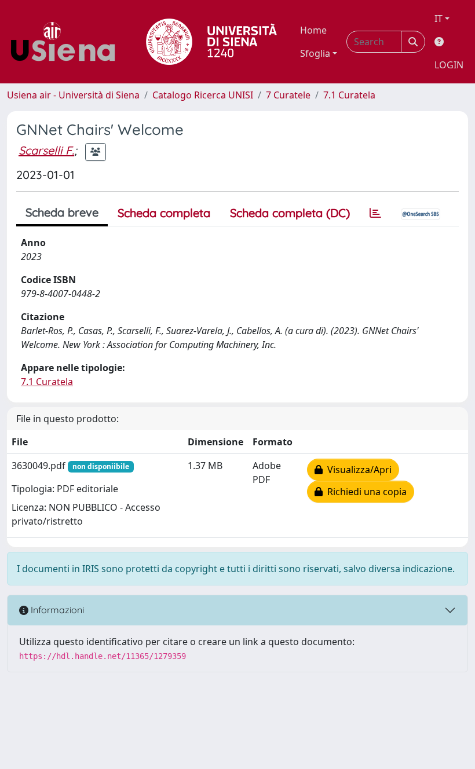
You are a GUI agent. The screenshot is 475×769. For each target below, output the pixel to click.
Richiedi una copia (365, 491)
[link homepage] (67, 41)
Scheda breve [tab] (61, 212)
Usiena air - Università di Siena (73, 95)
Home (313, 30)
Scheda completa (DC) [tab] (290, 213)
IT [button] (438, 18)
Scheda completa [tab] (164, 213)
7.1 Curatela (349, 95)
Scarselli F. (46, 150)
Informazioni (56, 610)
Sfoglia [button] (315, 53)
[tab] (375, 213)
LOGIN (448, 64)
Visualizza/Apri (357, 469)
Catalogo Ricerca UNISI (202, 95)
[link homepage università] (211, 41)
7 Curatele (288, 95)
